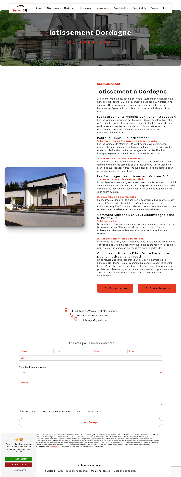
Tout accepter (20, 459)
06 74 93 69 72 (103, 315)
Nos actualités (139, 8)
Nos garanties (103, 8)
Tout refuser (20, 464)
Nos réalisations (121, 8)
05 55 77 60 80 (86, 315)
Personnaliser (19, 470)
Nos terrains (69, 8)
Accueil (39, 8)
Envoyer (94, 422)
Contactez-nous (160, 288)
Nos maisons (53, 8)
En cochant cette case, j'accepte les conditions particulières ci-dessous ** (61, 411)
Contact (155, 8)
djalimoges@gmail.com (94, 320)
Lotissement (85, 8)
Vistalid (51, 470)
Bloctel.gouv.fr (55, 446)
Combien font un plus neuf (33, 367)
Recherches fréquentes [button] (90, 465)
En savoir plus (118, 288)
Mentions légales (100, 470)
